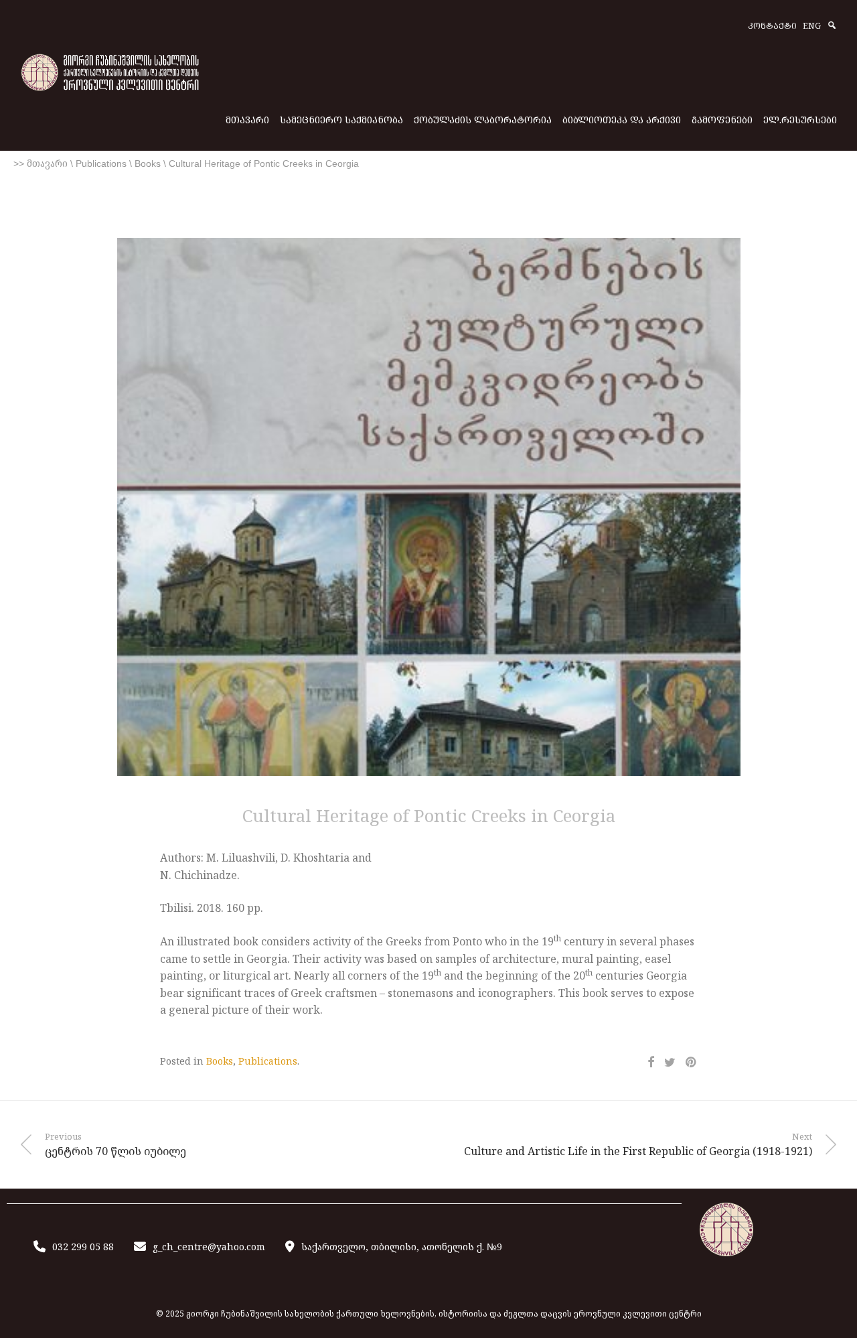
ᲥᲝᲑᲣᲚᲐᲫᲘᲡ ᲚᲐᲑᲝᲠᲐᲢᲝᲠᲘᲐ (483, 119)
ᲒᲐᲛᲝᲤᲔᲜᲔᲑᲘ (722, 119)
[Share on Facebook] (650, 1062)
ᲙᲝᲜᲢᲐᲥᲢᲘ (772, 26)
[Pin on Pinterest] (692, 1062)
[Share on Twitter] (670, 1062)
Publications (101, 163)
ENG (812, 26)
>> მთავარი (40, 163)
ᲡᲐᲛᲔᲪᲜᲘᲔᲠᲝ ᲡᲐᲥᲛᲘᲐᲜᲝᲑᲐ (341, 119)
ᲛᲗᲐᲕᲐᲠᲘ (247, 119)
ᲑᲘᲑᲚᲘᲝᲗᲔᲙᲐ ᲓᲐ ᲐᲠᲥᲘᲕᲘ (621, 119)
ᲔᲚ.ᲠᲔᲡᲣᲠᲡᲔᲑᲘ (800, 119)
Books (148, 163)
